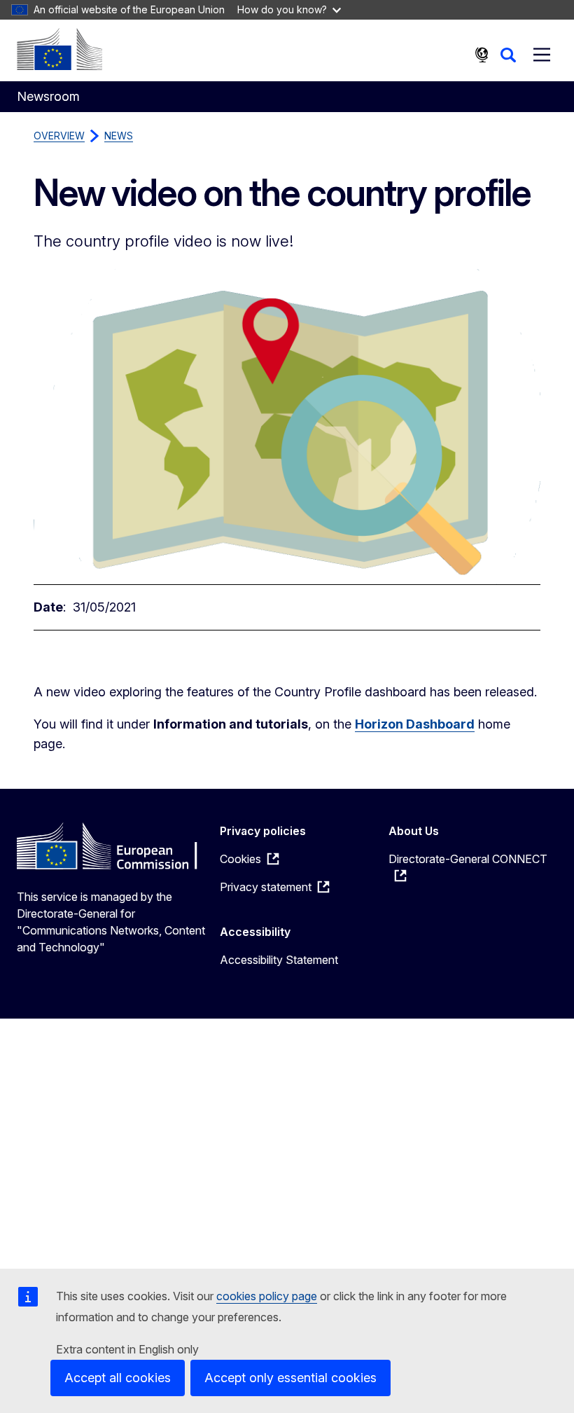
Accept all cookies (117, 1377)
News (118, 136)
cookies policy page (266, 1296)
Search (508, 54)
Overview (59, 136)
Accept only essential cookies (290, 1377)
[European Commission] (59, 49)
